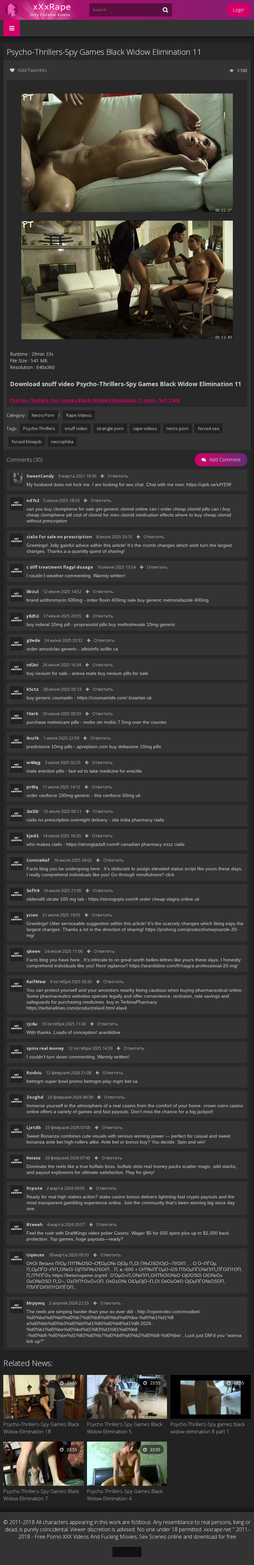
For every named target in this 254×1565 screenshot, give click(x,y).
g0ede (33, 640)
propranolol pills (90, 624)
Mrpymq (35, 1303)
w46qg (33, 762)
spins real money (45, 1048)
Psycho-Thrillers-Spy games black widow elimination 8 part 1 (207, 1428)
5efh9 (32, 890)
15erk (32, 713)
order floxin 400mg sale (111, 600)
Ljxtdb (33, 1127)
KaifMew (36, 981)
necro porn (177, 428)
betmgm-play (97, 1081)
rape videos (145, 428)
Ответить (117, 476)
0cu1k (32, 738)
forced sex (208, 428)
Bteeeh (34, 1224)
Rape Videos (79, 415)
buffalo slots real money (142, 1166)
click (169, 874)
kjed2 (32, 836)
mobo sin (93, 722)
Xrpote (34, 1188)
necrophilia (62, 442)
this (98, 795)
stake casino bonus (119, 1196)
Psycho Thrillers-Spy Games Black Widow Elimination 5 (124, 1428)
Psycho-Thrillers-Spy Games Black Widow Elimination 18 (41, 1428)
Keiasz (33, 1158)
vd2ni (32, 665)
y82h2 (32, 616)
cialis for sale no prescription (59, 537)
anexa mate (84, 673)
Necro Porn (43, 415)
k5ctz (32, 689)
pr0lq (32, 787)
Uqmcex (35, 1255)
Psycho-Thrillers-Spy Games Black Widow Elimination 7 (41, 1495)
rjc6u (31, 1024)
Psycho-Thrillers (39, 428)
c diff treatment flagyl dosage (59, 567)
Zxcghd (34, 1097)
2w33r (32, 811)
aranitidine (109, 1032)
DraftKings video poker (89, 1233)
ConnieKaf (38, 860)
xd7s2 (32, 500)
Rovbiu (34, 1073)
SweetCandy (40, 476)
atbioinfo (90, 648)
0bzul (32, 591)
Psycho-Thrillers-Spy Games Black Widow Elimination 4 (125, 1495)
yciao (32, 915)
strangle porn (110, 428)
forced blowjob (27, 442)
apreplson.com (92, 746)
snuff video (75, 428)
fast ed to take (83, 771)
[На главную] (43, 10)
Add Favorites (32, 70)
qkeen (33, 951)
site (115, 819)
